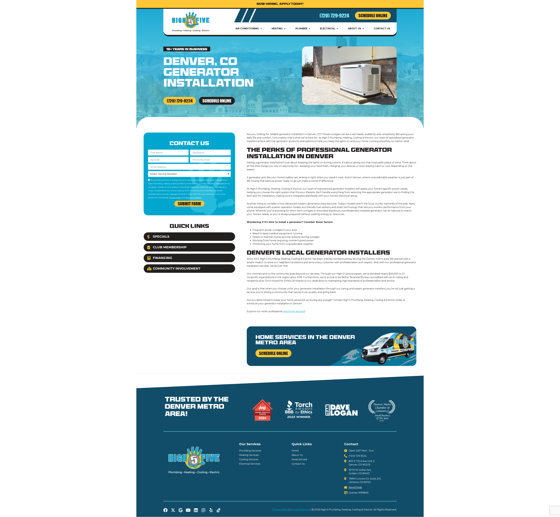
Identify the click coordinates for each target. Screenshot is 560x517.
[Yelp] (211, 510)
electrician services (294, 311)
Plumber (301, 28)
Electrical (327, 28)
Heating (277, 28)
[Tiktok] (218, 510)
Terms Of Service (300, 509)
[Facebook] (165, 510)
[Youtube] (188, 510)
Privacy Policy (175, 197)
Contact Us (382, 28)
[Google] (180, 510)
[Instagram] (203, 510)
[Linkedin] (196, 510)
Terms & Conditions (194, 197)
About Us (354, 28)
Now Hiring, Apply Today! (280, 4)
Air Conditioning (247, 28)
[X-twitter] (173, 510)
